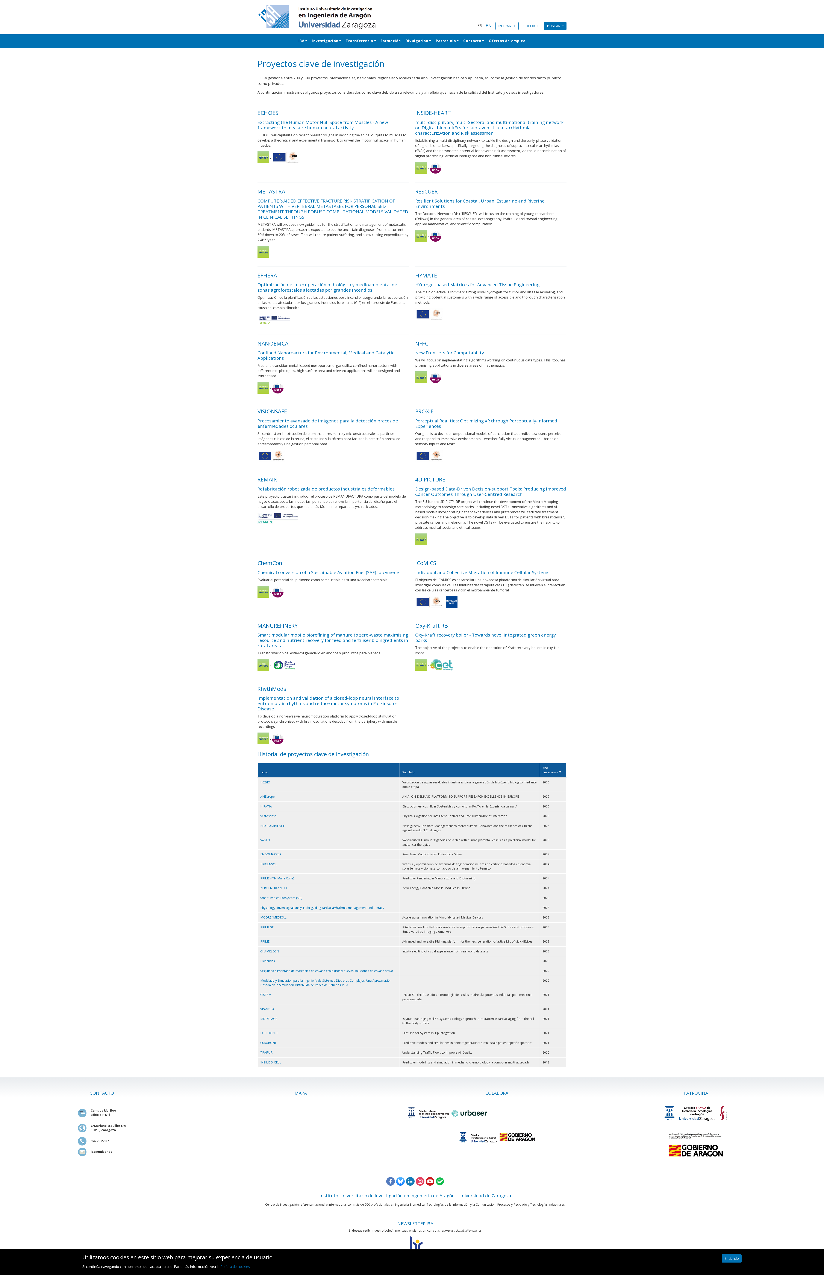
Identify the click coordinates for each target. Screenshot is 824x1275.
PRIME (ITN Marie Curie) (277, 878)
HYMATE (426, 275)
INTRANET (507, 26)
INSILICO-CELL (270, 1062)
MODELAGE (268, 1019)
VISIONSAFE (272, 411)
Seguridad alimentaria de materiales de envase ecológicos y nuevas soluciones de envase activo (326, 971)
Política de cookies (235, 1266)
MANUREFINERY (278, 625)
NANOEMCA (273, 343)
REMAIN (268, 479)
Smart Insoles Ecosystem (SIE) (281, 898)
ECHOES (268, 113)
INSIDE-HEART (433, 113)
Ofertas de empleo (507, 40)
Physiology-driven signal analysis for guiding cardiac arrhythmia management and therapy (322, 908)
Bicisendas (267, 961)
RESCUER (426, 191)
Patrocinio (446, 40)
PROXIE (424, 411)
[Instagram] (420, 1181)
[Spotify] (440, 1181)
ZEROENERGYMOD (273, 888)
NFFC (421, 343)
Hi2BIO (265, 782)
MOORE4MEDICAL (273, 917)
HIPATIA (266, 806)
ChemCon (270, 563)
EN (489, 25)
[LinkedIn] (410, 1181)
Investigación (325, 40)
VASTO (265, 840)
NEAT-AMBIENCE (272, 826)
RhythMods (272, 689)
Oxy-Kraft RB (431, 625)
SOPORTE (531, 26)
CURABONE (268, 1043)
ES (479, 25)
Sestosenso (268, 816)
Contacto (472, 40)
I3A (301, 40)
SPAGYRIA (267, 1009)
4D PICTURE (430, 479)
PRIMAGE (267, 927)
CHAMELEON (269, 951)
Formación (391, 40)
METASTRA (271, 191)
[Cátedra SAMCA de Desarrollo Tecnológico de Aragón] (696, 1113)
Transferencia (359, 40)
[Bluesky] (400, 1181)
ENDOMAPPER (270, 854)
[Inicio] (365, 17)
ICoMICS (425, 563)
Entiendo (731, 1258)
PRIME (265, 941)
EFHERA (267, 275)
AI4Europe (267, 796)
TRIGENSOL (268, 864)
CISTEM (265, 995)
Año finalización (552, 770)
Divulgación (417, 40)
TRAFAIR (266, 1052)
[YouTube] (430, 1181)
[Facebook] (390, 1181)
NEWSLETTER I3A (415, 1223)
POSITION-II (268, 1033)
